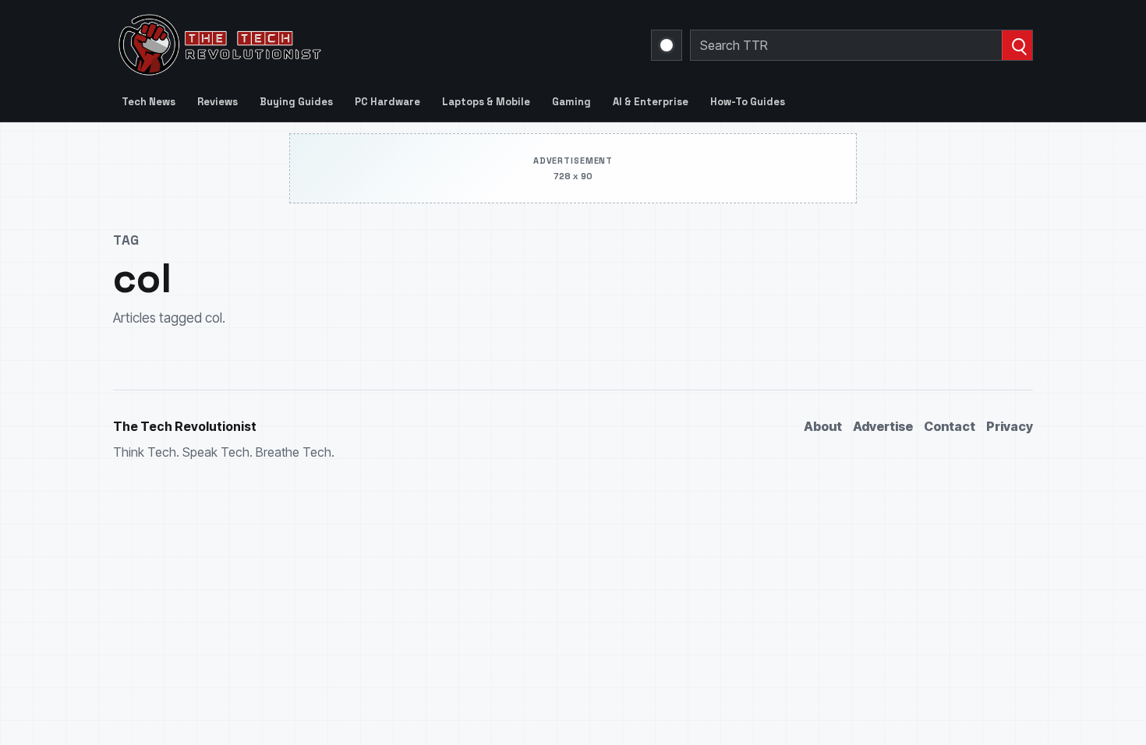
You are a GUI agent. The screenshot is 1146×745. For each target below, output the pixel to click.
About (823, 426)
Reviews (217, 101)
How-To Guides (747, 101)
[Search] (1017, 45)
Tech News (148, 101)
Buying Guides (296, 101)
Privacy (1009, 426)
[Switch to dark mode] (666, 45)
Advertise (883, 426)
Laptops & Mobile (486, 101)
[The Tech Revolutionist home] (331, 45)
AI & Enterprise (650, 101)
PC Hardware (387, 101)
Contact (949, 426)
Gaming (571, 101)
